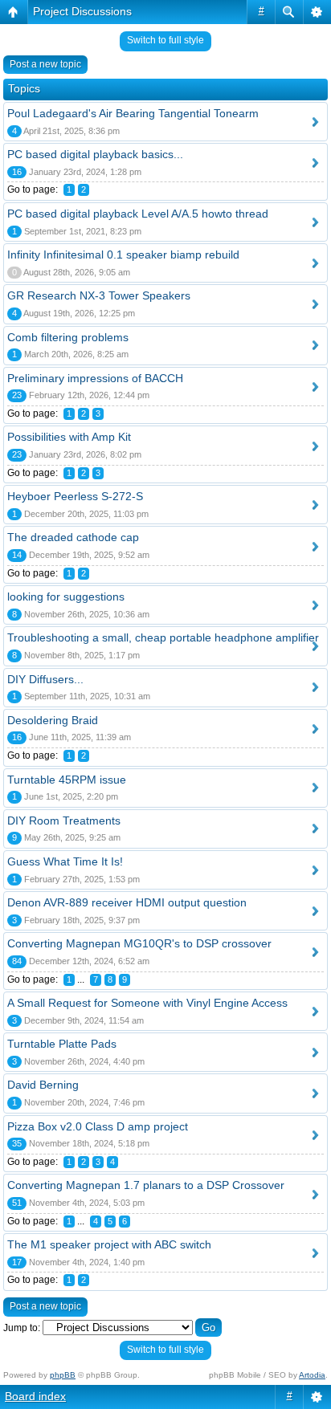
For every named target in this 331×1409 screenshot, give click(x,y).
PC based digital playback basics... (95, 154)
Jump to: (21, 1328)
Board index (35, 1396)
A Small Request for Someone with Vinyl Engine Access (147, 1002)
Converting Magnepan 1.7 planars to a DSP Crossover (145, 1185)
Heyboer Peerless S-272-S (75, 496)
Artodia (312, 1374)
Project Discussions (82, 11)
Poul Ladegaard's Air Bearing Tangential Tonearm (133, 113)
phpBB (63, 1374)
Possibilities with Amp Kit (69, 436)
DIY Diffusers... (45, 679)
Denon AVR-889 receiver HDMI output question (127, 902)
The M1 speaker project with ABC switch (109, 1244)
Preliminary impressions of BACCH (95, 378)
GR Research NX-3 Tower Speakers (98, 295)
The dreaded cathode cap (73, 537)
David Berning (43, 1084)
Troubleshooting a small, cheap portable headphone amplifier (163, 637)
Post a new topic (45, 64)
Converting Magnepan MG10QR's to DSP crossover (139, 943)
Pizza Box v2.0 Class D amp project (97, 1126)
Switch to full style (165, 40)
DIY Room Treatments (64, 820)
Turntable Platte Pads (61, 1043)
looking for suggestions (66, 596)
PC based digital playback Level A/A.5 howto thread (137, 213)
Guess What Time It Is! (65, 861)
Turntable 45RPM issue (66, 779)
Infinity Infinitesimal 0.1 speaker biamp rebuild (123, 254)
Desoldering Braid (52, 720)
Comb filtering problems (68, 337)
